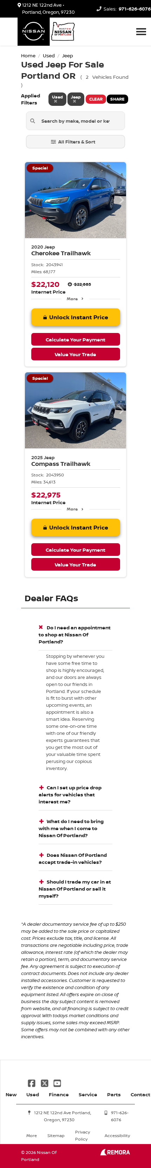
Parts (114, 1094)
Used (32, 1094)
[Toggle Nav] (141, 31)
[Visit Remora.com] (115, 1153)
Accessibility (117, 1135)
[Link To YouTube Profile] (57, 1083)
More (72, 299)
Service (88, 1094)
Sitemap (56, 1135)
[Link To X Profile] (45, 1083)
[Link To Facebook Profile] (32, 1083)
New (11, 1094)
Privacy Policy (82, 1135)
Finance (59, 1094)
